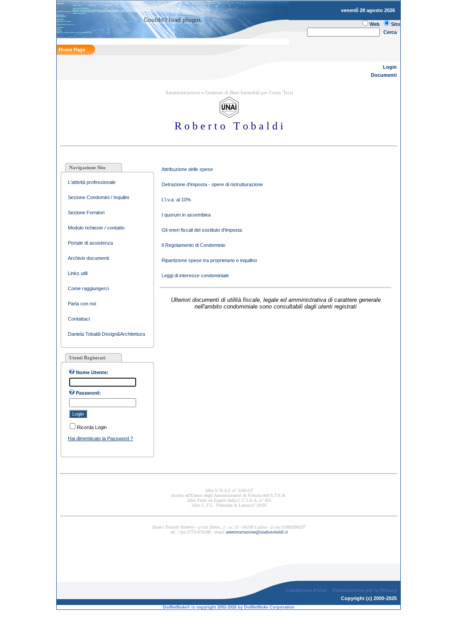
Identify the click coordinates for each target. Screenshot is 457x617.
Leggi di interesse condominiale (195, 275)
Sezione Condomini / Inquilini (98, 197)
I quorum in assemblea (186, 214)
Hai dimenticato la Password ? (100, 438)
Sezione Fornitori (86, 212)
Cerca (390, 32)
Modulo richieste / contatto (96, 227)
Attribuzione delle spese (187, 169)
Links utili (77, 273)
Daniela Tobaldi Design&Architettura (106, 334)
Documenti (384, 75)
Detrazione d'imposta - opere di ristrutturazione (212, 184)
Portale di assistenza (90, 243)
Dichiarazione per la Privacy (364, 590)
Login (390, 67)
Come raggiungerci (88, 288)
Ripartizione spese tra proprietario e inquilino (209, 260)
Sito (395, 24)
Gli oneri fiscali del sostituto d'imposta (202, 230)
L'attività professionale (92, 182)
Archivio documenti (88, 258)
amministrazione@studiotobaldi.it (257, 531)
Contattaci (79, 318)
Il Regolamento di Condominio (193, 245)
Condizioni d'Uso (306, 590)
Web (375, 24)
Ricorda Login (92, 427)
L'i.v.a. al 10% (176, 199)
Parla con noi (82, 303)
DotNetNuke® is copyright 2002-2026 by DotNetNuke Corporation (229, 607)
